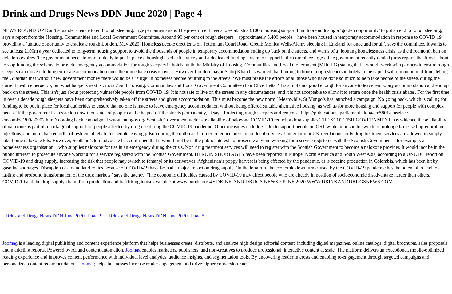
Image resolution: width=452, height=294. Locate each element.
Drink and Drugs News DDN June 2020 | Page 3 (53, 215)
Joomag (10, 243)
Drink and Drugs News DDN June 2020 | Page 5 (156, 215)
